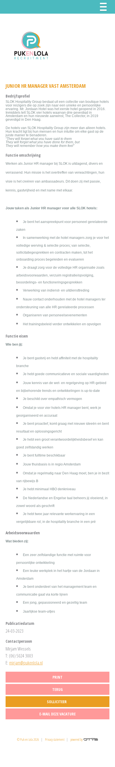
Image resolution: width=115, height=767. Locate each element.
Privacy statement (54, 739)
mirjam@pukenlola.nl (26, 662)
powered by (76, 739)
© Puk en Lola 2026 (28, 739)
